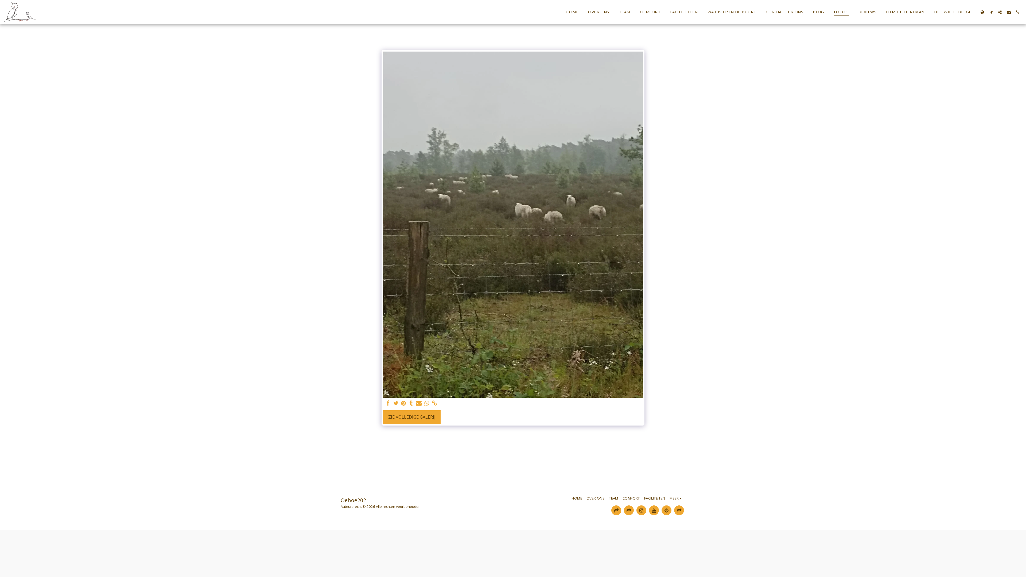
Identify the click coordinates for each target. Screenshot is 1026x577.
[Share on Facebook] (388, 403)
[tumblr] (411, 403)
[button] (991, 12)
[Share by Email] (419, 403)
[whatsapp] (426, 403)
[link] (434, 403)
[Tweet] (396, 403)
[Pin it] (403, 403)
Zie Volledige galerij (412, 417)
